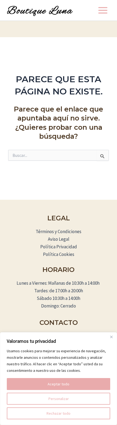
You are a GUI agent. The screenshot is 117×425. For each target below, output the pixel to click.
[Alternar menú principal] (103, 10)
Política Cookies (58, 254)
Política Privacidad (58, 247)
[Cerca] (111, 337)
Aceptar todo (58, 384)
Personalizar (58, 398)
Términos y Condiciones (58, 231)
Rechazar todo (58, 413)
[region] (58, 378)
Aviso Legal (58, 239)
